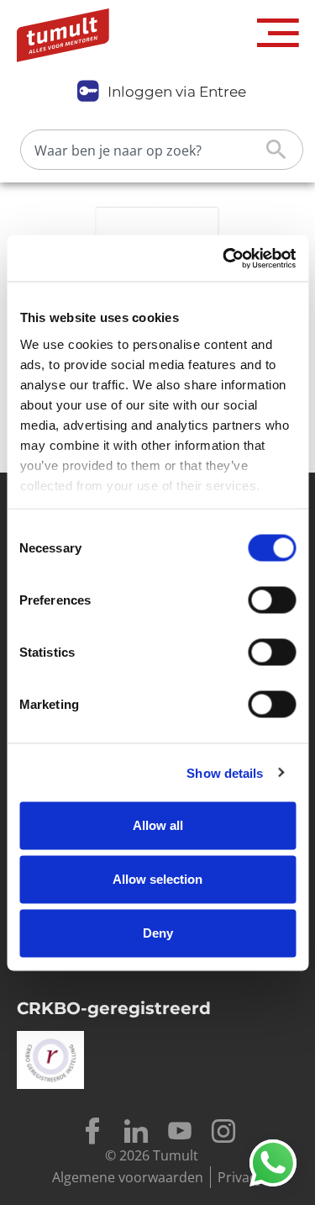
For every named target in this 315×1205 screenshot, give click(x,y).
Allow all (158, 825)
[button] (278, 33)
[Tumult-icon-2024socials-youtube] (179, 1131)
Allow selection (157, 879)
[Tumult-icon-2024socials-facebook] (92, 1131)
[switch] (272, 600)
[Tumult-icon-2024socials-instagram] (223, 1131)
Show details (224, 772)
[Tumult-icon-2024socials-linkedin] (136, 1131)
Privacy (240, 1177)
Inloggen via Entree (177, 91)
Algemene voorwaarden (127, 1177)
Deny (158, 933)
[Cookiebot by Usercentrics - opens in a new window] (224, 258)
